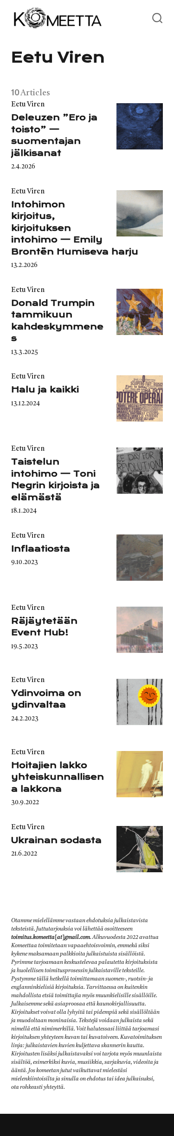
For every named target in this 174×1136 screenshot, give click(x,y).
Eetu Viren (28, 104)
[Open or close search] (157, 18)
